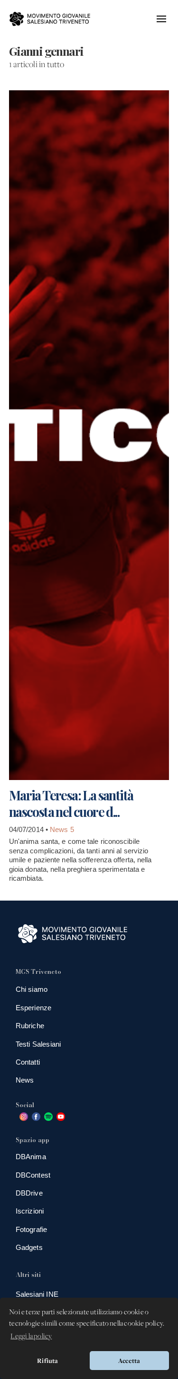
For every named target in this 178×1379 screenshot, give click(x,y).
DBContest (33, 1175)
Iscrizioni (30, 1211)
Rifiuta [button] (47, 1360)
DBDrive (29, 1193)
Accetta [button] (129, 1360)
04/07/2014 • (29, 829)
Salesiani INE (37, 1294)
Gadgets (29, 1247)
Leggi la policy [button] (31, 1336)
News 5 (62, 829)
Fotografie (31, 1229)
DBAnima (31, 1157)
